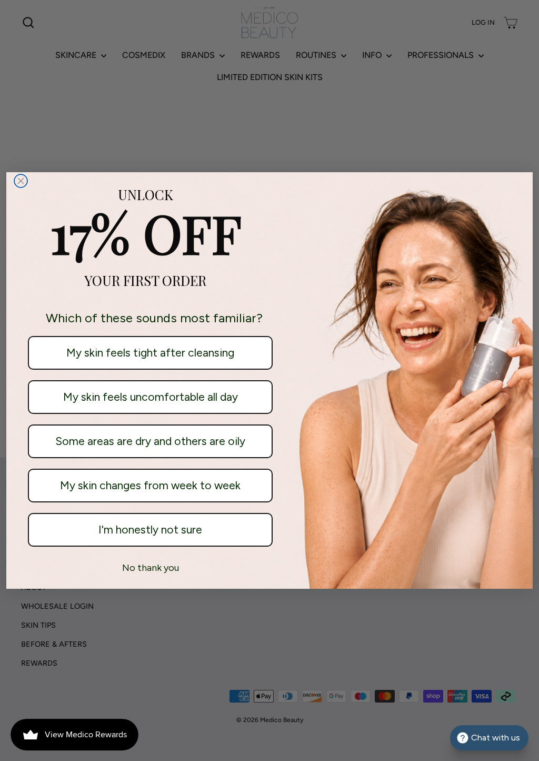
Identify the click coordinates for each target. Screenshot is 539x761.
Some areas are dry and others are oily (150, 441)
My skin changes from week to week (150, 485)
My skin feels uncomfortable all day (150, 396)
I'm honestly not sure (150, 529)
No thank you (150, 568)
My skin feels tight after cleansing (150, 352)
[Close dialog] (20, 180)
